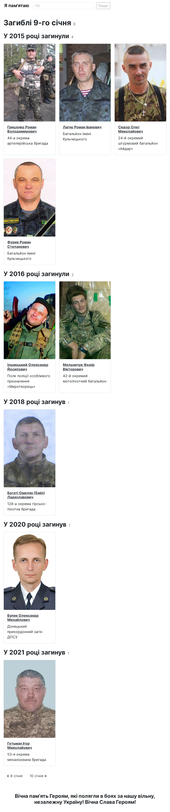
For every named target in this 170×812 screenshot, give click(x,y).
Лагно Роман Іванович (82, 127)
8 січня (16, 776)
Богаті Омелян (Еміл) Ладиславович (26, 495)
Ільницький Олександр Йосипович (27, 366)
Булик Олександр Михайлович (23, 617)
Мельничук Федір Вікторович (79, 366)
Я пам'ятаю (16, 5)
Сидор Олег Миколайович (130, 129)
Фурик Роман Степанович (19, 244)
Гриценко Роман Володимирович (22, 129)
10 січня (36, 776)
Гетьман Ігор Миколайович (19, 745)
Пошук (103, 6)
